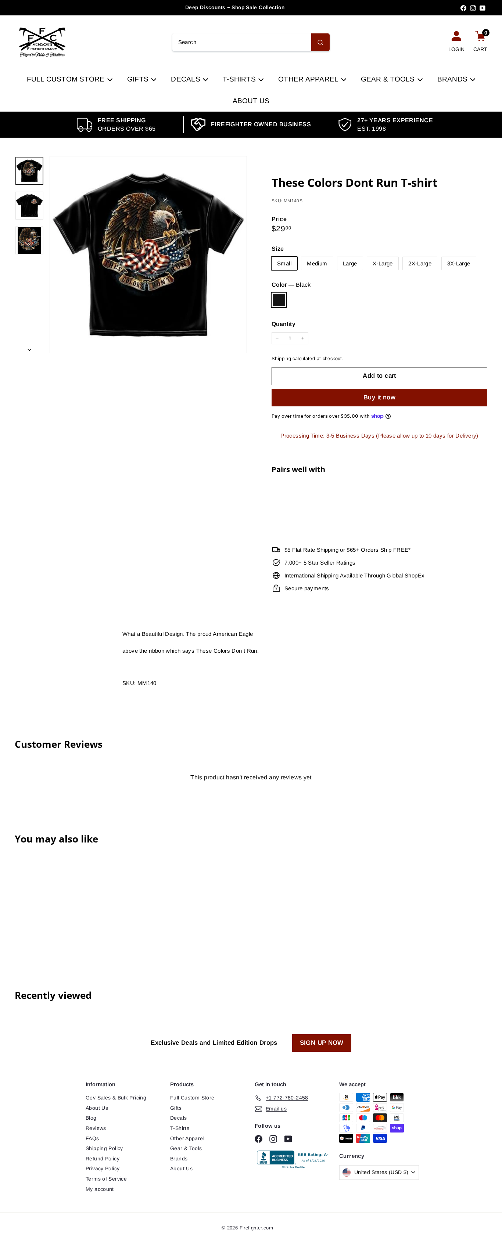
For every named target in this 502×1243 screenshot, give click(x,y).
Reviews (96, 1128)
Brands (453, 79)
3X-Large (458, 263)
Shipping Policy (104, 1148)
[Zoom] (148, 254)
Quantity (283, 324)
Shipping (281, 358)
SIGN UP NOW (322, 1042)
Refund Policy (102, 1159)
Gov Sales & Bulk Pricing (116, 1098)
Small (284, 263)
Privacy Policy (102, 1168)
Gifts (138, 79)
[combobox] (251, 42)
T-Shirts (240, 79)
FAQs (92, 1138)
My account (100, 1189)
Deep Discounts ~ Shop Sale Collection (234, 7)
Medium (317, 263)
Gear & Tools (389, 79)
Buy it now (379, 397)
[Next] (29, 347)
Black (279, 300)
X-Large (383, 263)
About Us (251, 101)
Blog (91, 1118)
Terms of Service (106, 1179)
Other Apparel (309, 79)
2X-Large (419, 263)
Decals (186, 79)
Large (350, 263)
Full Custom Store (67, 79)
